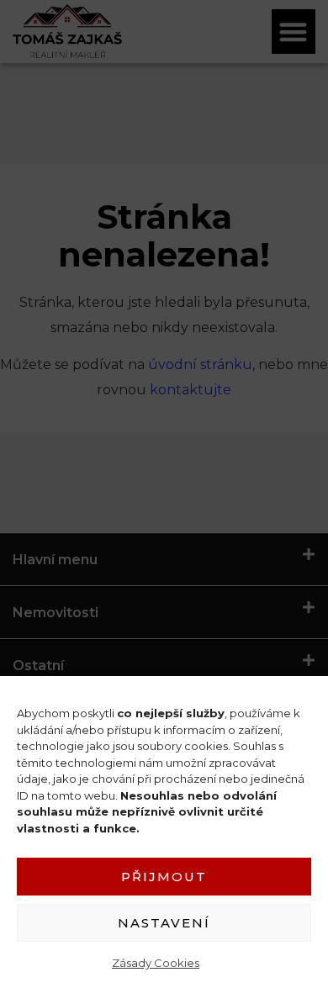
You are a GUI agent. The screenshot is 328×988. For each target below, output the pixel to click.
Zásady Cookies (155, 963)
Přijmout (164, 877)
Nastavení (164, 923)
